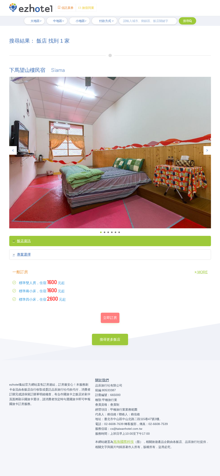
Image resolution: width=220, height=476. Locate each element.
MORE (202, 272)
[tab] (110, 241)
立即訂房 (110, 318)
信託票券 (67, 7)
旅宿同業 (87, 7)
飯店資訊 (24, 241)
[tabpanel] (110, 152)
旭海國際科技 (123, 442)
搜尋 (186, 21)
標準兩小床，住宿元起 (41, 290)
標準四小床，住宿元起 (42, 298)
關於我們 (102, 380)
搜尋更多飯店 (110, 339)
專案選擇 (24, 254)
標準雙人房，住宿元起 (41, 282)
